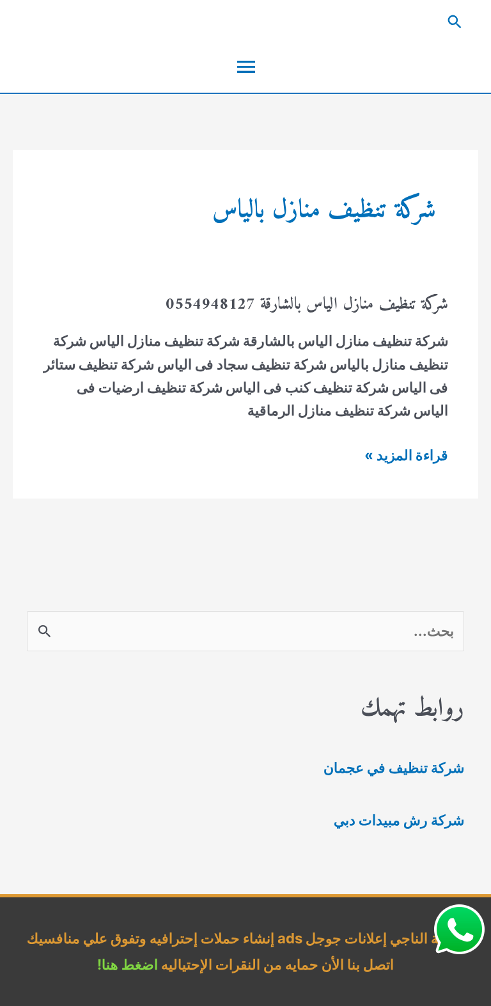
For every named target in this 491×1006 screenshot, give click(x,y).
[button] (245, 21)
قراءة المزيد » (406, 456)
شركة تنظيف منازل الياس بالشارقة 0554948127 (307, 304)
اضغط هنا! (127, 964)
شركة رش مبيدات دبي (399, 820)
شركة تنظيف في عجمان (393, 767)
